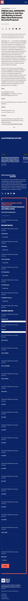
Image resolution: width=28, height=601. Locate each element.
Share (26, 2)
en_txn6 (3, 468)
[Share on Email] (16, 28)
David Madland (5, 93)
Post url (3, 329)
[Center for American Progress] (2, 2)
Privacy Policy (4, 595)
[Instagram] (11, 193)
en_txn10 (3, 519)
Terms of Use (3, 594)
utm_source (4, 340)
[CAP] (5, 581)
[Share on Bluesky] (13, 28)
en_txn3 (3, 430)
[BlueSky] (14, 193)
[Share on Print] (19, 28)
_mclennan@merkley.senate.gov (13, 124)
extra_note (4, 532)
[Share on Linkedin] (9, 28)
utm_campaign (5, 365)
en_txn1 (3, 404)
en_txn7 (3, 481)
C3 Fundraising (5, 259)
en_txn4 (3, 442)
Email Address (8, 212)
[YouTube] (8, 193)
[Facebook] (5, 193)
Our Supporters (4, 597)
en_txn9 (3, 506)
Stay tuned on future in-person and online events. (12, 206)
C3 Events (4, 246)
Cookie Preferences (5, 598)
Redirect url (4, 319)
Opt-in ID (3, 556)
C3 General (4, 233)
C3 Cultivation (5, 272)
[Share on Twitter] (2, 28)
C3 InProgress (5, 285)
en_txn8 (3, 494)
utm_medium (4, 353)
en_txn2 (3, 417)
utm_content (4, 378)
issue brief (9, 70)
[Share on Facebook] (6, 28)
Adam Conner (4, 164)
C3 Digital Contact (6, 297)
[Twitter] (2, 193)
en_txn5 (3, 455)
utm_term (4, 391)
